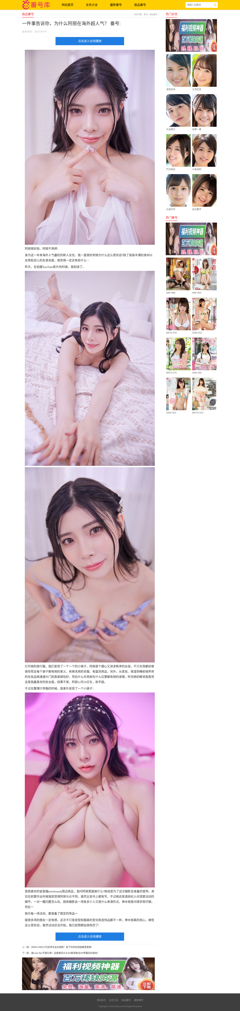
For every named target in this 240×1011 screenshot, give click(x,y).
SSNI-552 (197, 332)
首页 (146, 14)
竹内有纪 (170, 169)
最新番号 (116, 5)
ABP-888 (170, 292)
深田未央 (170, 89)
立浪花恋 (196, 89)
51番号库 (36, 5)
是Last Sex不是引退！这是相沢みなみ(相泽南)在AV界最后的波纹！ (65, 953)
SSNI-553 (171, 412)
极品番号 (140, 5)
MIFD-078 (171, 332)
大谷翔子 (170, 129)
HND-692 (197, 372)
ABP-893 (196, 292)
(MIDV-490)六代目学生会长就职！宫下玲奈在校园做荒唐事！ (62, 947)
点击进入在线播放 (90, 41)
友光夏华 (196, 209)
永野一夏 (196, 129)
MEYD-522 (197, 412)
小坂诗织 (196, 169)
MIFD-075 (171, 372)
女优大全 (92, 5)
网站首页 (67, 5)
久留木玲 (170, 209)
